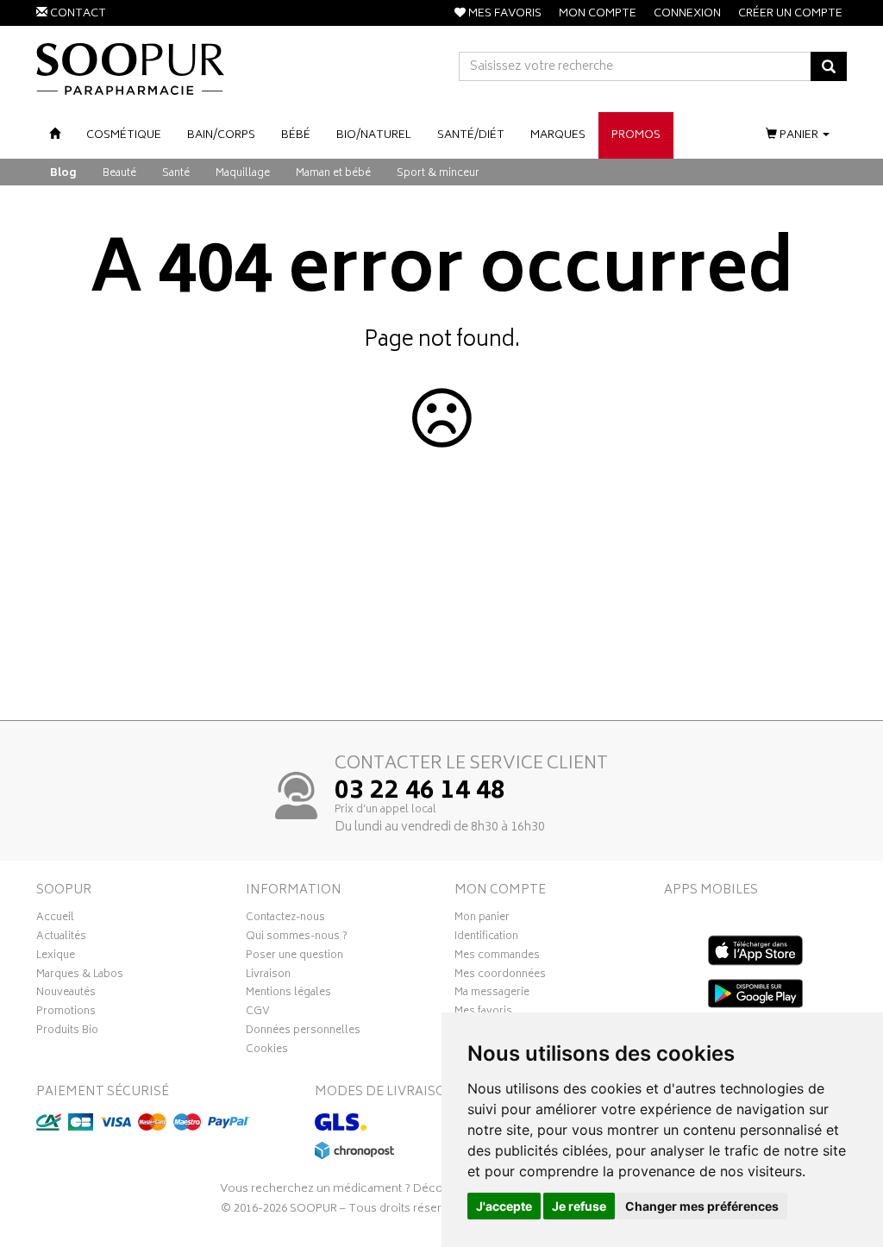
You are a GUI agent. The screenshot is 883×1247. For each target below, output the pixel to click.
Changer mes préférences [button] (702, 1206)
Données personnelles (303, 1032)
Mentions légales (288, 994)
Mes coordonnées (500, 976)
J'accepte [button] (504, 1206)
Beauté (119, 174)
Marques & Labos (79, 976)
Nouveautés (66, 994)
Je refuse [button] (579, 1206)
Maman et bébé (333, 174)
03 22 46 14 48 (420, 792)
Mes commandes (497, 957)
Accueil (55, 919)
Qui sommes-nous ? (297, 938)
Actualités (61, 938)
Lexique (55, 957)
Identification (486, 938)
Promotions (66, 1013)
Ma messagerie (491, 994)
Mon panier (482, 919)
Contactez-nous (285, 919)
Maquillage (243, 174)
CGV (258, 1013)
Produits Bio (67, 1032)
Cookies (267, 1051)
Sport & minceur (438, 174)
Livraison (268, 976)
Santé (176, 174)
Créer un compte (790, 14)
